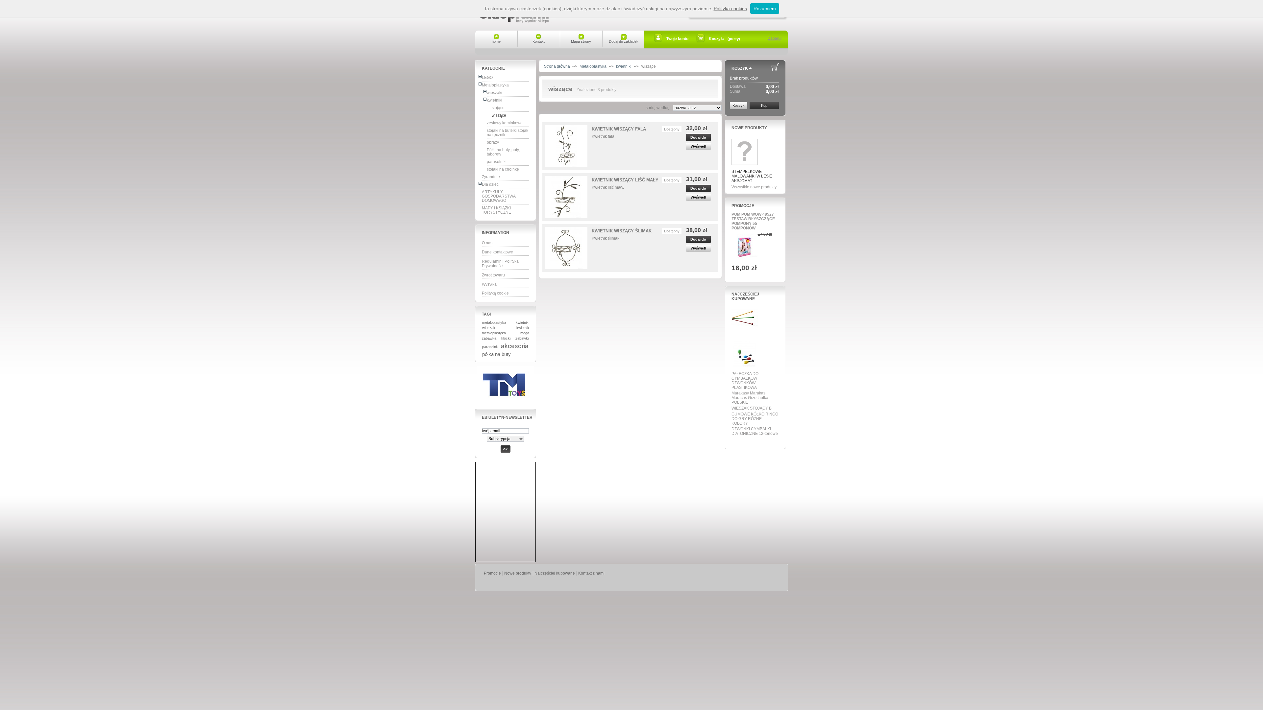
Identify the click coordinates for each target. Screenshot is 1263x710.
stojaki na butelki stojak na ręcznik (507, 132)
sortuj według (658, 108)
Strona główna (557, 66)
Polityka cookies (730, 8)
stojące (498, 108)
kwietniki (494, 100)
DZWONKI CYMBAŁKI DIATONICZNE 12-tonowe (754, 431)
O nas (487, 243)
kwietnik (522, 322)
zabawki (522, 338)
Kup (764, 105)
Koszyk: (716, 38)
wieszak (488, 328)
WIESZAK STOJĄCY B (751, 408)
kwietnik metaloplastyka (505, 330)
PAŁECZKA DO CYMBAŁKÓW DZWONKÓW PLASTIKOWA (744, 380)
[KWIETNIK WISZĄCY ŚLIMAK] (566, 248)
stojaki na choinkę (503, 169)
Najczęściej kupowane (745, 296)
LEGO (487, 77)
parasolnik (490, 347)
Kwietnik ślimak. (606, 238)
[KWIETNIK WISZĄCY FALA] (566, 146)
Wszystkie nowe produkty (754, 187)
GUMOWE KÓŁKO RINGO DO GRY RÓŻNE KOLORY (754, 419)
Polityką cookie (495, 293)
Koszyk (739, 68)
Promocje (742, 205)
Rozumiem (765, 8)
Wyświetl (698, 146)
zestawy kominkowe (505, 123)
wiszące (499, 115)
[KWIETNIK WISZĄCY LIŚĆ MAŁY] (566, 197)
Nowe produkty (749, 128)
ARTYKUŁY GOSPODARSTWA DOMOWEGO (499, 196)
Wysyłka (489, 284)
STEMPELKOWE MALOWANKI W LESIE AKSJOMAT (751, 176)
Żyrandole (491, 177)
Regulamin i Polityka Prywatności (500, 263)
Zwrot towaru (493, 275)
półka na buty (496, 354)
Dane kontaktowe (497, 252)
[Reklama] (505, 403)
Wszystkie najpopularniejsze (753, 441)
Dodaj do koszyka (698, 138)
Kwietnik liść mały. (608, 187)
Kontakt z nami (591, 573)
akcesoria (515, 345)
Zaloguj (774, 38)
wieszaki (494, 92)
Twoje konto (677, 38)
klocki (505, 338)
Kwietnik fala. (603, 136)
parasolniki (497, 161)
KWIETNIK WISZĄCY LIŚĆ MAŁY (625, 180)
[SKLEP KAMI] (515, 20)
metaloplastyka (494, 322)
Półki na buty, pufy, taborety (503, 152)
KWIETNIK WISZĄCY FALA (619, 129)
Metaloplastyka (495, 85)
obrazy (493, 142)
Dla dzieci (491, 184)
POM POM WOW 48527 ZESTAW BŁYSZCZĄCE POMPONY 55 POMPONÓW (753, 221)
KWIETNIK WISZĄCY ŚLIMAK (622, 230)
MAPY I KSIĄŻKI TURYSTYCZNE (496, 210)
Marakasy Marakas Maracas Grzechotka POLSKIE (749, 398)
